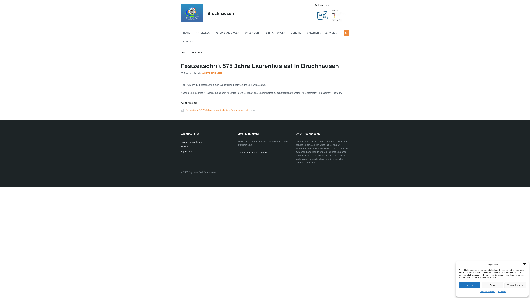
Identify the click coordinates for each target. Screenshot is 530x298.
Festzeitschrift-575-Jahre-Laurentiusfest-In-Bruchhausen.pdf (217, 110)
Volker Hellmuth (212, 73)
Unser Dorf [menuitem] (252, 33)
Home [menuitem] (186, 33)
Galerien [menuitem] (313, 33)
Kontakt (184, 147)
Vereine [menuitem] (296, 33)
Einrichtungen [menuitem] (275, 33)
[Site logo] (192, 21)
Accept (469, 285)
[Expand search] (346, 33)
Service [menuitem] (329, 33)
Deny (492, 285)
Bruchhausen (220, 13)
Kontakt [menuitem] (188, 42)
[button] (524, 264)
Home (184, 53)
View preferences (515, 285)
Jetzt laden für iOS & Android (253, 152)
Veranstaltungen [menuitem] (227, 33)
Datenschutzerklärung (488, 292)
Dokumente (198, 53)
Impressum (502, 292)
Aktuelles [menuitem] (203, 33)
